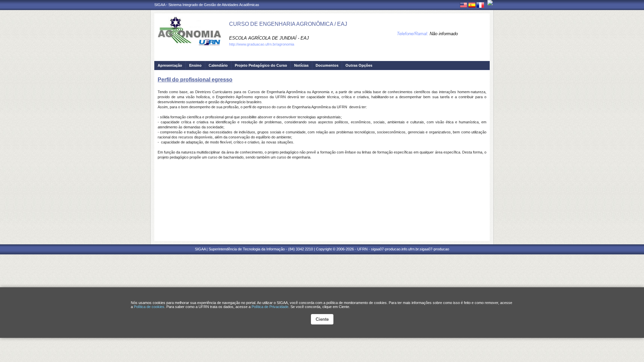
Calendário (218, 65)
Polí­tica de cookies (149, 307)
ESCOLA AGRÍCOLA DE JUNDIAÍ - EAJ (269, 38)
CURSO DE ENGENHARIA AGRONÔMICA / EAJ (288, 24)
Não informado (444, 33)
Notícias (301, 65)
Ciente (322, 319)
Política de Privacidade (270, 307)
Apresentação (170, 65)
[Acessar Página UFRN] (490, 2)
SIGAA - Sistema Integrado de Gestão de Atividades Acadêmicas (206, 5)
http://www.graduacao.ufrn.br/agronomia (261, 44)
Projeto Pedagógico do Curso (261, 65)
